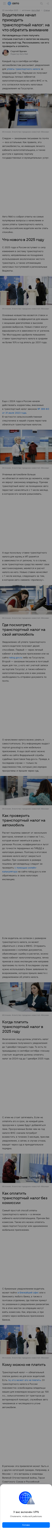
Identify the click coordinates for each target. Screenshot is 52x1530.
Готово (26, 1525)
